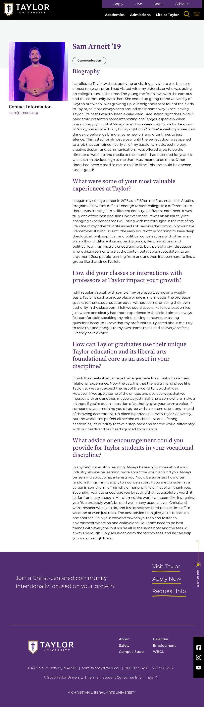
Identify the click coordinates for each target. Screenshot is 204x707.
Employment (164, 645)
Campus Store (131, 652)
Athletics (182, 4)
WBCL (158, 652)
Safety (124, 645)
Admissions (140, 15)
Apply (118, 4)
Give (138, 4)
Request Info (169, 591)
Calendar (161, 639)
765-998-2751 (163, 668)
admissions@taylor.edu (101, 668)
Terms (93, 677)
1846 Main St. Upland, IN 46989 (52, 668)
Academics (115, 15)
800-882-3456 (136, 668)
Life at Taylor (167, 15)
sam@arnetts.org (23, 113)
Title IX (151, 677)
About (158, 4)
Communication (89, 60)
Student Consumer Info (122, 677)
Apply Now (166, 579)
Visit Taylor (166, 567)
